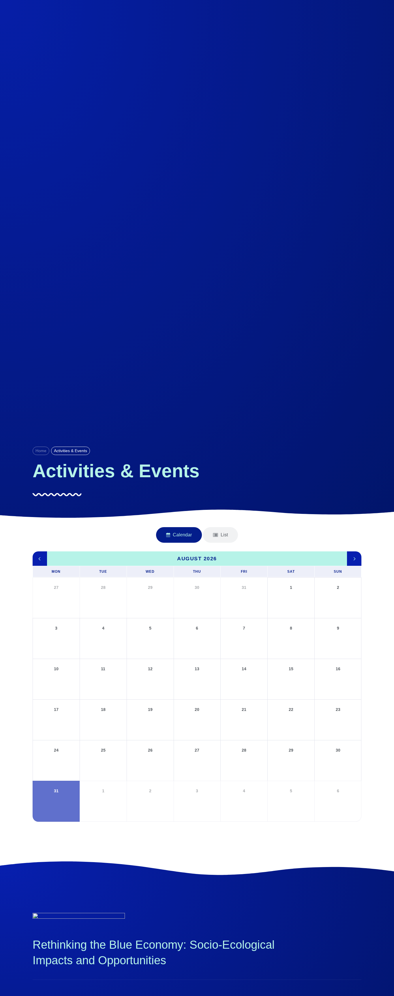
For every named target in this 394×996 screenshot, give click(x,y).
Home (40, 450)
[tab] (179, 535)
